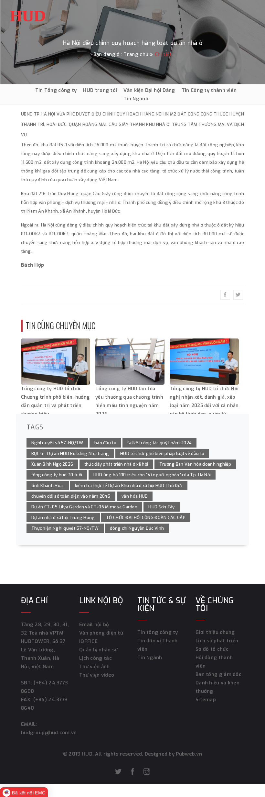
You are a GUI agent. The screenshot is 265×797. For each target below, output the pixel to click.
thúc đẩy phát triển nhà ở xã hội (116, 464)
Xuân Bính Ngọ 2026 (52, 464)
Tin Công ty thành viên (209, 90)
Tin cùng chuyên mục (61, 325)
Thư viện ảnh (94, 666)
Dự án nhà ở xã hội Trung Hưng (63, 517)
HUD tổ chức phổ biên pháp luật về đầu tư (162, 453)
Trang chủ (135, 54)
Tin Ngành (135, 98)
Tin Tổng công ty (56, 90)
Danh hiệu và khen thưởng (217, 687)
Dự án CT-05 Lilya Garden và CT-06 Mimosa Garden (84, 507)
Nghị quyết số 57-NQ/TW (57, 443)
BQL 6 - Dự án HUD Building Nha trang (70, 453)
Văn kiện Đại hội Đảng (149, 90)
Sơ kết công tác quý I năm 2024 (159, 443)
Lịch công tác (95, 658)
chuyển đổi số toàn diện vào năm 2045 (71, 496)
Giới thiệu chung (215, 632)
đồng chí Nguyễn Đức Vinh (137, 528)
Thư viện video (96, 675)
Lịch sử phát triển (217, 640)
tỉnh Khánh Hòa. (47, 485)
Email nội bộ (94, 624)
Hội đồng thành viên (214, 661)
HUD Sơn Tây (161, 507)
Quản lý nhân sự (98, 650)
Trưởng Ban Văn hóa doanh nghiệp (195, 464)
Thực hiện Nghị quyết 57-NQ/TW (65, 528)
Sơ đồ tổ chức (212, 649)
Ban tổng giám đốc (218, 674)
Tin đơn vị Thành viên (157, 644)
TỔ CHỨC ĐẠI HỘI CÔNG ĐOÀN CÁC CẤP (146, 517)
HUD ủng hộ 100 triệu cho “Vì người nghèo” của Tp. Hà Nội (152, 475)
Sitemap (206, 699)
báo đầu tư (105, 443)
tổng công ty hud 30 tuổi (56, 475)
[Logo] (27, 14)
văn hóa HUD (135, 496)
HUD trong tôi (100, 90)
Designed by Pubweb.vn (172, 754)
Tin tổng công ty (157, 632)
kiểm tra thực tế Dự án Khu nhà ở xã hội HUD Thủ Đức (129, 485)
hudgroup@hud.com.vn (49, 732)
